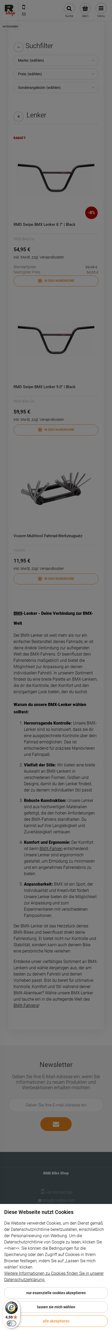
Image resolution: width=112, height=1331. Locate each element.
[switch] (11, 1323)
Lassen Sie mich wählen (56, 1307)
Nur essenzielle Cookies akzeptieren (56, 1293)
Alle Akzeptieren (56, 1321)
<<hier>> (11, 1248)
